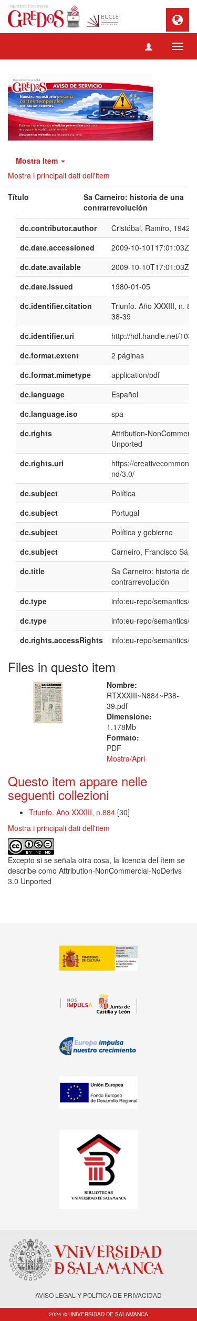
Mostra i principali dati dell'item (59, 175)
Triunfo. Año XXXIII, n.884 (73, 812)
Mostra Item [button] (38, 160)
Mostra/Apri (126, 758)
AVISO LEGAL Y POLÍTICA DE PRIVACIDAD (98, 1294)
